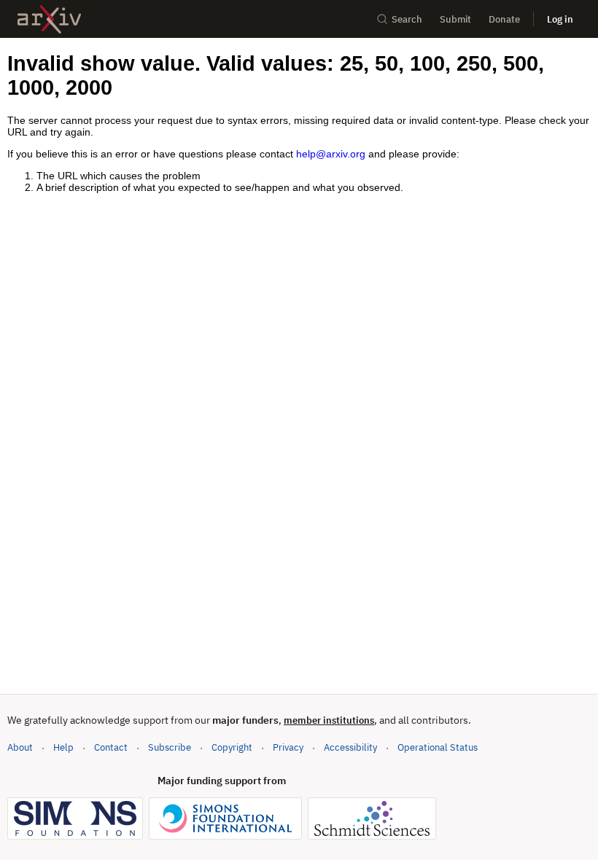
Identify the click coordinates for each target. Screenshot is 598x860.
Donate (504, 19)
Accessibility (350, 747)
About (20, 747)
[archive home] (49, 19)
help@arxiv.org (330, 154)
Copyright (231, 747)
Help (63, 747)
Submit (455, 19)
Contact (111, 747)
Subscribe (169, 747)
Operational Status (437, 747)
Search (407, 19)
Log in (560, 19)
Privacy (288, 747)
